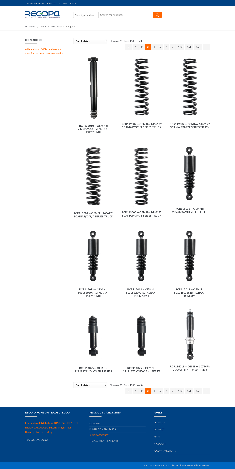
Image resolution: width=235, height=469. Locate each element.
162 (198, 46)
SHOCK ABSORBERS (52, 26)
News (157, 436)
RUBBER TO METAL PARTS (102, 429)
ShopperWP (204, 465)
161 (189, 46)
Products (63, 3)
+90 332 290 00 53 (36, 439)
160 (180, 46)
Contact (73, 3)
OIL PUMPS (94, 423)
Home (32, 26)
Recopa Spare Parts (35, 3)
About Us (51, 3)
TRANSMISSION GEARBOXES (103, 441)
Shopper (183, 465)
